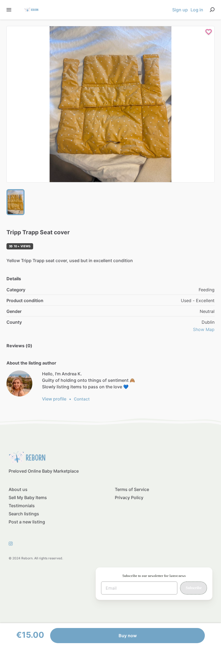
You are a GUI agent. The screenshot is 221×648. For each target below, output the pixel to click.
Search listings (24, 513)
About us (18, 489)
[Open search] (212, 9)
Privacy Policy (129, 497)
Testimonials (22, 505)
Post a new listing (27, 522)
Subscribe (194, 588)
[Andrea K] (19, 383)
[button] (110, 104)
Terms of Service (132, 489)
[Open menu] (9, 9)
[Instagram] (12, 543)
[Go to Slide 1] (15, 202)
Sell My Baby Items (28, 497)
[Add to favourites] (208, 32)
